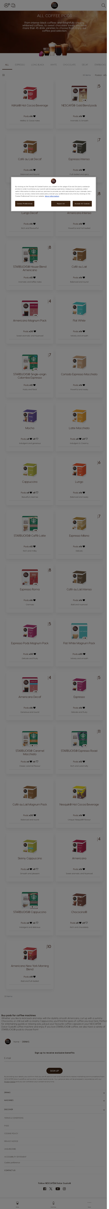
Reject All (61, 204)
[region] (53, 194)
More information (52, 196)
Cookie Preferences (24, 204)
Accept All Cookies (82, 204)
